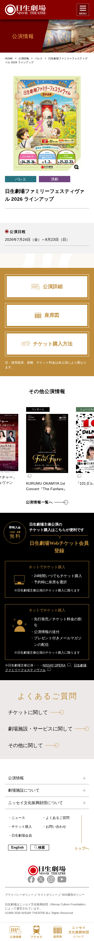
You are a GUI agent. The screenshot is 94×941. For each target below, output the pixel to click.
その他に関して (25, 745)
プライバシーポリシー (19, 894)
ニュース (18, 818)
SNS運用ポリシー (73, 894)
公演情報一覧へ (39, 502)
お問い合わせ (56, 827)
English (17, 847)
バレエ (20, 179)
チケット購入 (21, 827)
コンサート (37, 409)
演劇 (54, 179)
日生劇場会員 (21, 835)
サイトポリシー (48, 894)
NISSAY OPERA (54, 665)
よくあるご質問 (57, 818)
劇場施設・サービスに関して (40, 728)
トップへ (81, 848)
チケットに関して (28, 712)
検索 (41, 847)
